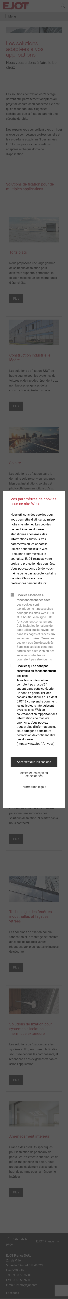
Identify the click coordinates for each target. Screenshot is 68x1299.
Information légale (34, 787)
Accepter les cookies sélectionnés (34, 774)
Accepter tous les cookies (34, 762)
